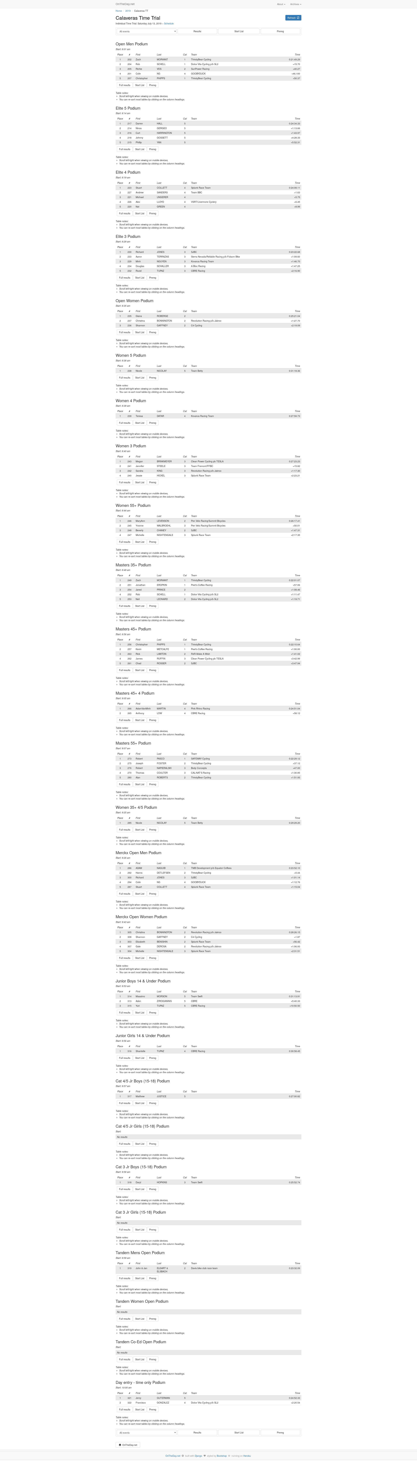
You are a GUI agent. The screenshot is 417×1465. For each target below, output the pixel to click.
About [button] (280, 4)
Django (198, 1455)
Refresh (292, 17)
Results (197, 31)
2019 (128, 10)
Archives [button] (295, 4)
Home (119, 10)
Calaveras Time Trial (138, 17)
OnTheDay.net (125, 4)
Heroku (247, 1455)
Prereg (280, 31)
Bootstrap (222, 1455)
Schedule (169, 23)
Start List (239, 31)
